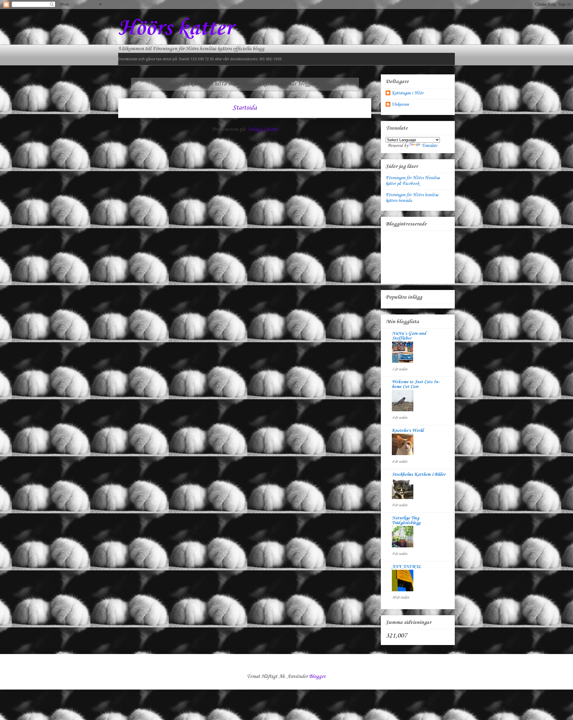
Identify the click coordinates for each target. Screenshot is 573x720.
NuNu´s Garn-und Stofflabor (409, 336)
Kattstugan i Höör (407, 93)
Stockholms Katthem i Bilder (418, 474)
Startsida (244, 108)
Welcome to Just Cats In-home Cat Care (416, 384)
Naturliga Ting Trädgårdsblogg (406, 520)
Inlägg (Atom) (263, 129)
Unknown (400, 104)
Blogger (317, 676)
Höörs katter (175, 29)
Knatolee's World (408, 430)
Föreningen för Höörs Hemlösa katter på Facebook (413, 180)
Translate (429, 145)
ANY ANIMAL (406, 566)
